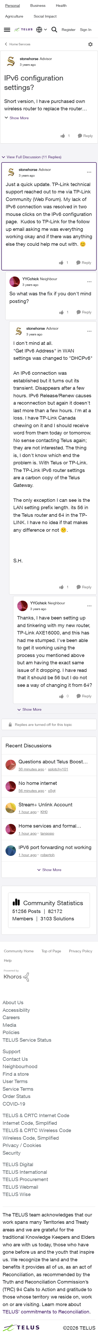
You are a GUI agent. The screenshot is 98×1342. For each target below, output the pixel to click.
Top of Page (51, 951)
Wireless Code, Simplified (31, 1138)
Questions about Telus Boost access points (51, 762)
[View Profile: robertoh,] (10, 850)
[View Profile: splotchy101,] (10, 765)
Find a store (16, 1074)
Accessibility (16, 1010)
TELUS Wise (17, 1194)
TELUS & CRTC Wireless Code (37, 1130)
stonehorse (29, 58)
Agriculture (14, 16)
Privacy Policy (80, 951)
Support (11, 1051)
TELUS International (25, 1172)
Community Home (19, 951)
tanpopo (47, 833)
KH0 (44, 811)
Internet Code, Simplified (30, 1123)
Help (7, 960)
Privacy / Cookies (22, 1145)
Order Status (17, 1096)
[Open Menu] (90, 44)
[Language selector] (41, 29)
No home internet (38, 783)
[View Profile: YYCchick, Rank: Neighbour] (14, 281)
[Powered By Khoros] (49, 976)
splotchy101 (58, 769)
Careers (11, 1017)
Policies (11, 1032)
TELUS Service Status (27, 1040)
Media (9, 1025)
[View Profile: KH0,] (10, 808)
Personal (12, 5)
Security (12, 1153)
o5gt (51, 790)
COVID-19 (14, 1104)
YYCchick (30, 278)
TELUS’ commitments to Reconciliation (46, 1311)
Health (61, 5)
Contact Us (15, 1059)
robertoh (48, 854)
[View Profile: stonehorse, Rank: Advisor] (10, 61)
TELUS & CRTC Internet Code (36, 1115)
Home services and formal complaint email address (47, 826)
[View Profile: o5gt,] (10, 786)
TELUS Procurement (25, 1179)
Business (37, 5)
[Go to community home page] (23, 29)
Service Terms (18, 1089)
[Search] (54, 29)
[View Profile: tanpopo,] (10, 829)
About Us (13, 1002)
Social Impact (45, 16)
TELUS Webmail (20, 1187)
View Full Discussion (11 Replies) (34, 157)
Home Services (19, 44)
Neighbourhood (20, 1066)
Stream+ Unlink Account (45, 804)
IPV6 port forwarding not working (55, 847)
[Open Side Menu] (7, 30)
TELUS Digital (18, 1164)
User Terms (15, 1081)
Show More (19, 118)
